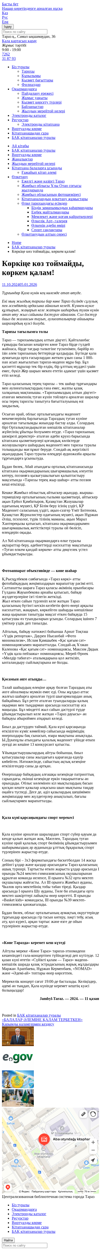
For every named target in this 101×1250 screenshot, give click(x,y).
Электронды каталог (29, 115)
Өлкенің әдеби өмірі (48, 225)
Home (16, 242)
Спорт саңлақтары (46, 230)
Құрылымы (31, 76)
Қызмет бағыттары (37, 80)
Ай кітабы (20, 146)
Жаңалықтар (22, 159)
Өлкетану (20, 177)
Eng (5, 22)
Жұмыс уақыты (35, 98)
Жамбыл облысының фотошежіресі (51, 194)
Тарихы (28, 71)
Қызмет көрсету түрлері (42, 102)
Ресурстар (20, 120)
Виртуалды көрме (27, 129)
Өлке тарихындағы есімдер (44, 203)
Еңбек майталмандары (50, 212)
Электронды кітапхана (41, 124)
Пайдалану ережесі (37, 93)
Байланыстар (32, 107)
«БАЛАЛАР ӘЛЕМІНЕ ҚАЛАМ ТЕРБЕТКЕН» (42, 1020)
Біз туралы (20, 67)
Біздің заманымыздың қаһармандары (62, 208)
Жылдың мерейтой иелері (43, 111)
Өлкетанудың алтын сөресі (44, 234)
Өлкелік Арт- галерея (49, 221)
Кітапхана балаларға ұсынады (37, 168)
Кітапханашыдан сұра (30, 133)
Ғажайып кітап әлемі (39, 172)
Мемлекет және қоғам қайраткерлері (62, 216)
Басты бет (10, 4)
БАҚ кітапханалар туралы (33, 137)
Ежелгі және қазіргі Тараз (43, 181)
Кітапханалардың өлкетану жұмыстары (55, 199)
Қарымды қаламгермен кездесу (28, 1024)
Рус (5, 17)
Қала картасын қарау (19, 41)
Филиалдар (31, 84)
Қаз (5, 13)
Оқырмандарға (24, 89)
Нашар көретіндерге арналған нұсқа (32, 8)
